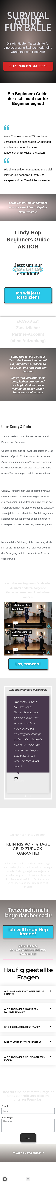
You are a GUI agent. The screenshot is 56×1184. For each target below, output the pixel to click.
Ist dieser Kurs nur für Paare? (22, 1027)
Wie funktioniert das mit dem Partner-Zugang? (21, 1010)
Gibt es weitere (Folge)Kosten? (22, 1042)
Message (7, 1117)
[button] (28, 992)
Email (4, 1106)
